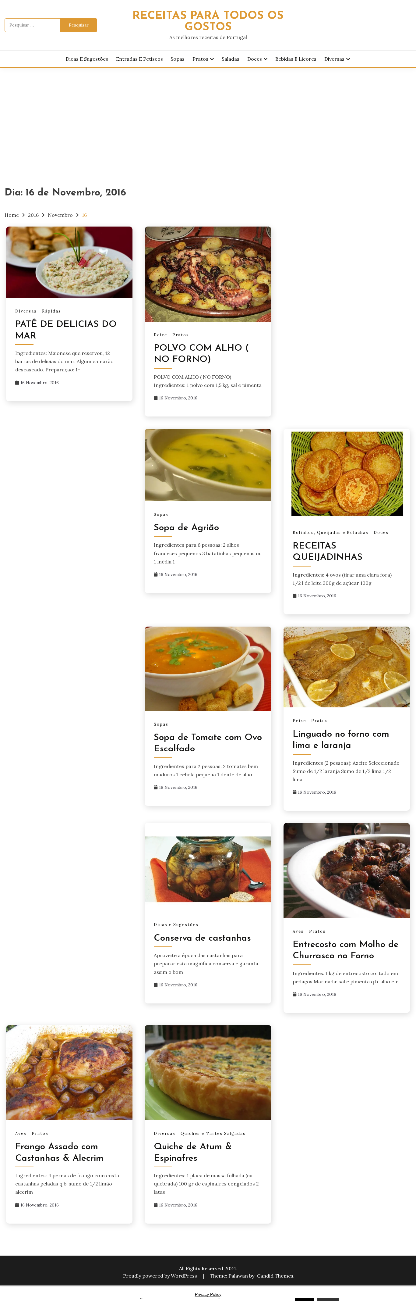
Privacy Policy (208, 1294)
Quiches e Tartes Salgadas (213, 1133)
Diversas (334, 59)
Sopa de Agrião (186, 528)
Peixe (160, 335)
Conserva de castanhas (202, 938)
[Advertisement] (208, 113)
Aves (298, 931)
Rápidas (51, 311)
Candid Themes (275, 1276)
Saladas (230, 59)
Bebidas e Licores (295, 59)
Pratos (200, 59)
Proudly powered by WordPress (160, 1276)
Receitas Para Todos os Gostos (208, 21)
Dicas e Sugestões (87, 59)
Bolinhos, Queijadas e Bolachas (330, 532)
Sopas (178, 59)
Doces (254, 59)
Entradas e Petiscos (139, 59)
